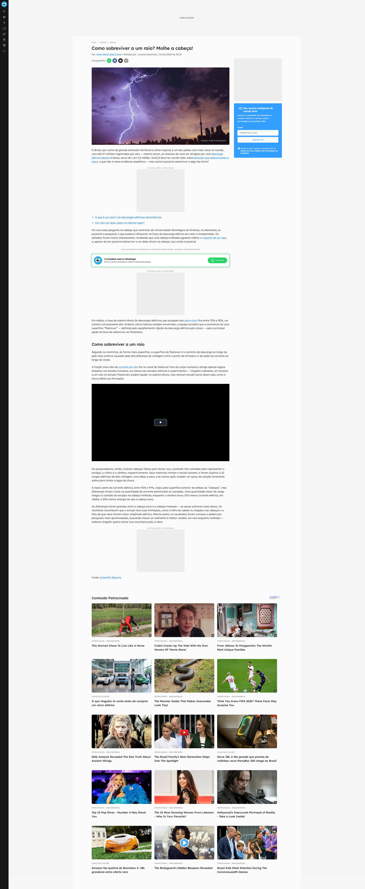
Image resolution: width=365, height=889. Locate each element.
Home (94, 42)
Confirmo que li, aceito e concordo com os (259, 150)
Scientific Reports (110, 577)
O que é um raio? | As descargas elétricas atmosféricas (128, 217)
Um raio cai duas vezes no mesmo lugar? (119, 222)
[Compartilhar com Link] (126, 60)
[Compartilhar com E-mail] (120, 60)
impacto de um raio (214, 237)
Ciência (113, 42)
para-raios (190, 320)
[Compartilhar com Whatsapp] (109, 60)
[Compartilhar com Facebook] (114, 60)
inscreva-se (258, 140)
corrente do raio (128, 367)
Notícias (103, 42)
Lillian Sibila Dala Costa (108, 54)
